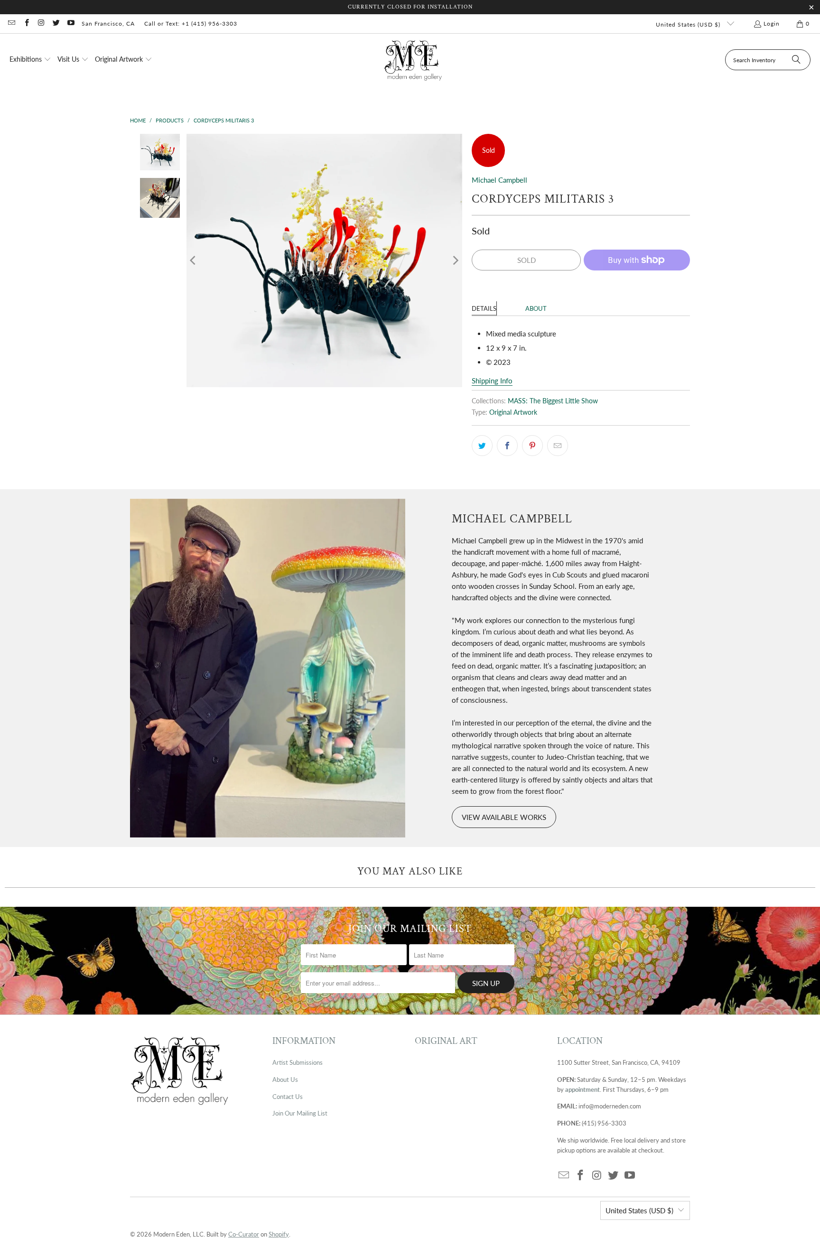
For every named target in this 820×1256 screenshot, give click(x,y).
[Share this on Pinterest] (532, 445)
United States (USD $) (689, 24)
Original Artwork (513, 412)
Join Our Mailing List (299, 1113)
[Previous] (193, 261)
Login (772, 23)
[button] (30, 60)
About (536, 308)
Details (484, 308)
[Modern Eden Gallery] (413, 60)
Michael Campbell (499, 180)
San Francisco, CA (108, 23)
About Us (285, 1079)
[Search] (796, 59)
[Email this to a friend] (557, 445)
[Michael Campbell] (267, 668)
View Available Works (504, 817)
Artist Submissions (297, 1062)
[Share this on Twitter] (482, 445)
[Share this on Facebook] (507, 445)
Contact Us (287, 1096)
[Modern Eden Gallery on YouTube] (70, 23)
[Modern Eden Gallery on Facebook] (26, 23)
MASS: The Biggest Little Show (553, 401)
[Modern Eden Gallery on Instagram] (41, 23)
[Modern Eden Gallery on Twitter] (56, 23)
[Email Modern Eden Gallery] (11, 23)
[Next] (455, 261)
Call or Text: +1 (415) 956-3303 (190, 23)
